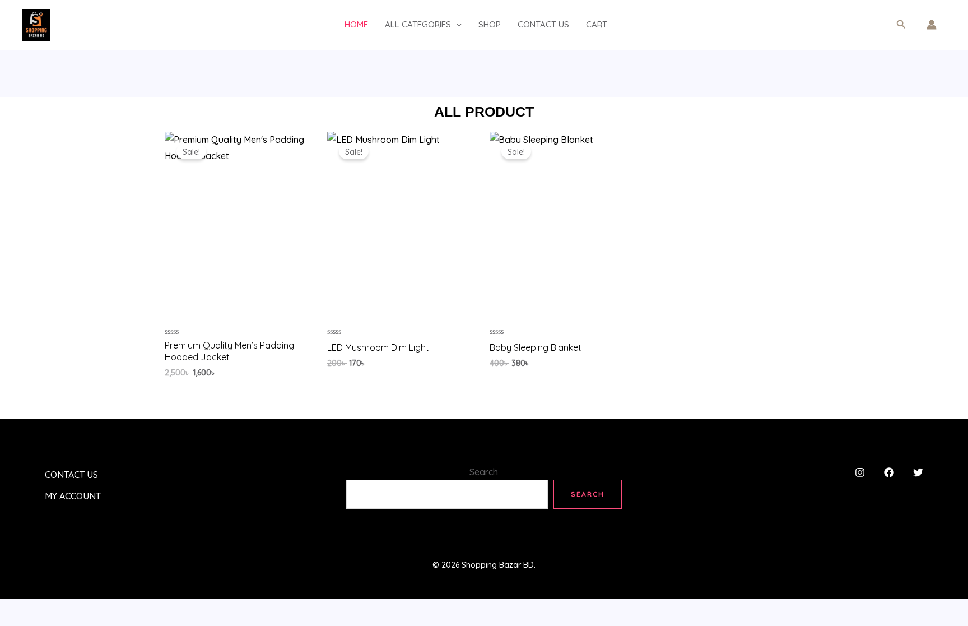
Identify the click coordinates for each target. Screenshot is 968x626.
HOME (356, 24)
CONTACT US (543, 24)
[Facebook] (889, 472)
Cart (596, 24)
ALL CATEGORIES (418, 24)
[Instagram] (860, 472)
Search (483, 471)
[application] (456, 24)
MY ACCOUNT (73, 496)
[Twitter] (918, 472)
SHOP (489, 24)
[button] (901, 24)
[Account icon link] (932, 25)
